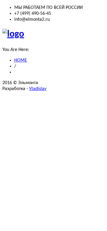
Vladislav (37, 88)
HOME (20, 60)
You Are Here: (15, 49)
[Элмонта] (13, 34)
